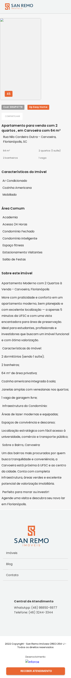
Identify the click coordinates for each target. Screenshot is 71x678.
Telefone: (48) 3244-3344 (33, 612)
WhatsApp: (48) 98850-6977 (35, 607)
